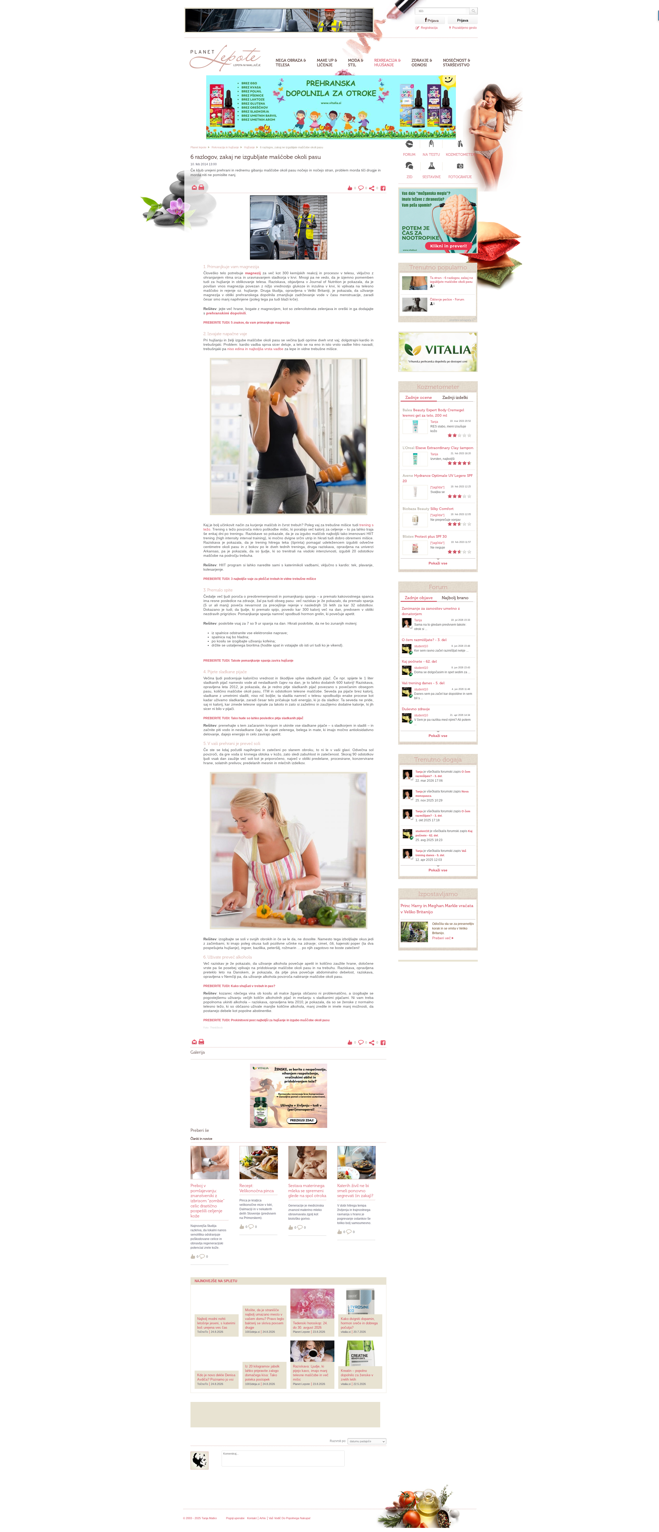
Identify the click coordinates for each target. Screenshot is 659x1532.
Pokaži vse (438, 563)
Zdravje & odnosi (422, 62)
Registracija (429, 28)
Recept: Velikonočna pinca (256, 1188)
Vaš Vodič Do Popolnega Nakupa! (289, 1518)
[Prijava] (421, 20)
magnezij (253, 273)
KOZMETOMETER (460, 154)
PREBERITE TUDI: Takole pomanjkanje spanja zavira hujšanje (248, 660)
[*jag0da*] (437, 487)
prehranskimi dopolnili (226, 313)
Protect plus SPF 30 (425, 536)
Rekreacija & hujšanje (387, 62)
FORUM (409, 154)
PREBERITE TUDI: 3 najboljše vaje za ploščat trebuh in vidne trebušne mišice (259, 579)
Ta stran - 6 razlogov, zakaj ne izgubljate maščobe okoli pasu (451, 280)
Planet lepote (198, 147)
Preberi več (441, 938)
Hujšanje (249, 147)
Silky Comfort (428, 509)
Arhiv (262, 1518)
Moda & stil (355, 62)
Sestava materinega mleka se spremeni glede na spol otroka (307, 1190)
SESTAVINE (431, 177)
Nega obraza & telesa (291, 62)
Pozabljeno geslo (464, 28)
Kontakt (252, 1518)
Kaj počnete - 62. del (419, 661)
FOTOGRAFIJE (460, 177)
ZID (409, 177)
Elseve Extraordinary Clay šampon (438, 448)
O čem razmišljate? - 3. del (424, 640)
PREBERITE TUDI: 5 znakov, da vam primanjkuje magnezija (246, 322)
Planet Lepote (227, 56)
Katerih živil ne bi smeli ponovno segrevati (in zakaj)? (355, 1190)
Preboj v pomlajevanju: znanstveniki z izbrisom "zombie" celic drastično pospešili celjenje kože (207, 1200)
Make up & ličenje (327, 62)
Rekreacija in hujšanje (225, 147)
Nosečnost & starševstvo (456, 62)
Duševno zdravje (416, 709)
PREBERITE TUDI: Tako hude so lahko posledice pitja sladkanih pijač (253, 718)
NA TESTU (431, 154)
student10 (421, 646)
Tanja (434, 422)
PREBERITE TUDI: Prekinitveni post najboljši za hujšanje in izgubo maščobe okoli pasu (266, 1020)
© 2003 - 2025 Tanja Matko (200, 1518)
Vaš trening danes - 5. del (423, 683)
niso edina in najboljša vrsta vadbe (255, 349)
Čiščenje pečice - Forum (447, 299)
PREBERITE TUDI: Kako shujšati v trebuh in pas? (239, 986)
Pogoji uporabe (235, 1518)
